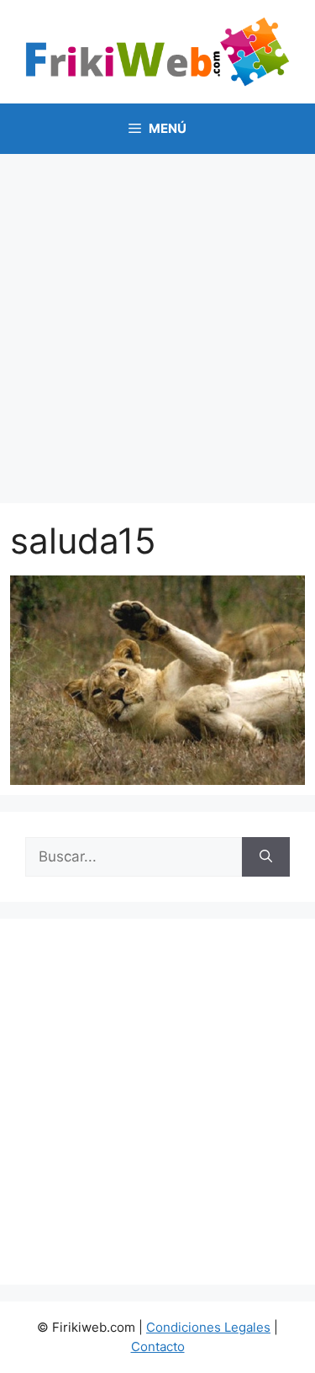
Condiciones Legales (208, 1327)
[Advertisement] (157, 320)
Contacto (158, 1346)
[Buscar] (266, 857)
